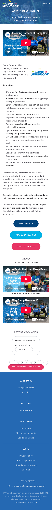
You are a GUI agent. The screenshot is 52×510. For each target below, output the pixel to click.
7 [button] (39, 362)
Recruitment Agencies (26, 465)
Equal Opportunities (26, 460)
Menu (45, 4)
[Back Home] (10, 3)
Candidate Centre (26, 438)
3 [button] (22, 362)
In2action (26, 392)
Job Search (26, 428)
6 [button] (35, 362)
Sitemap (26, 470)
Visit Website (26, 223)
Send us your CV (26, 246)
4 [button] (26, 362)
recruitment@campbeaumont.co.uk (28, 486)
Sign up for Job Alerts (26, 433)
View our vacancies (26, 235)
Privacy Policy (25, 456)
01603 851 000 (28, 480)
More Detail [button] (11, 349)
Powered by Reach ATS (26, 502)
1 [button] (13, 362)
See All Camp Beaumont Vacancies (26, 367)
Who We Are (26, 410)
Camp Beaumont (26, 387)
